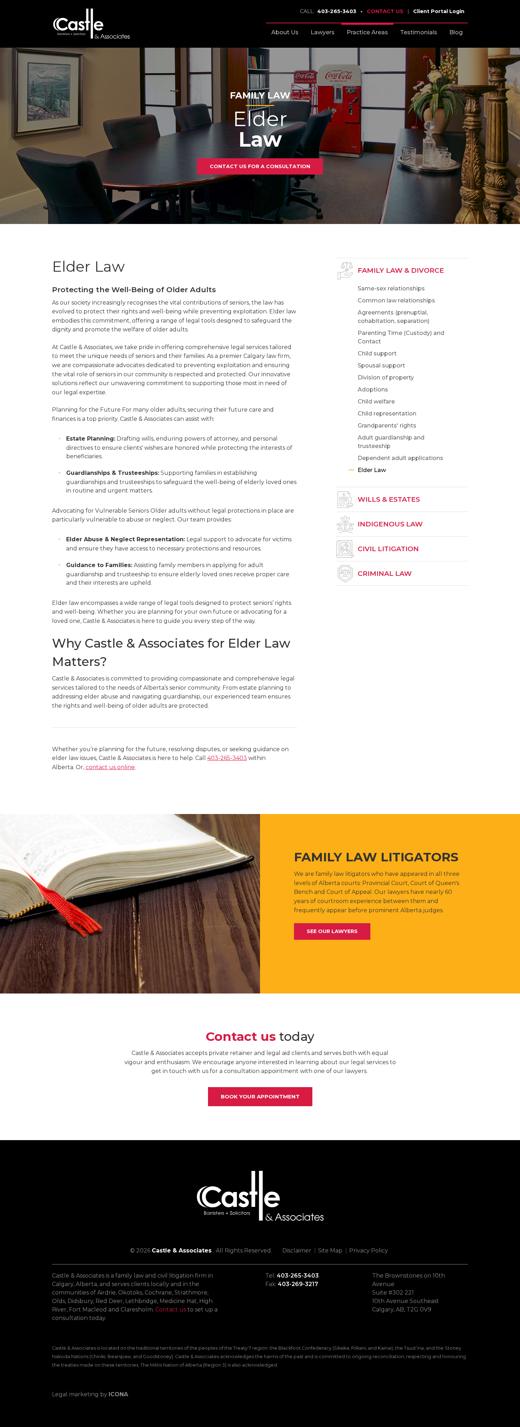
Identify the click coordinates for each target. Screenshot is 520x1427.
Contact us (170, 1309)
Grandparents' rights (387, 425)
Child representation (387, 413)
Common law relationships (396, 300)
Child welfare (376, 401)
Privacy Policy (368, 1250)
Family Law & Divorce (401, 270)
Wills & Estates (389, 499)
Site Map (330, 1250)
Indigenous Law (390, 524)
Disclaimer (296, 1250)
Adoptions (373, 389)
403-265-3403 (328, 11)
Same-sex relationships (391, 288)
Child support (377, 353)
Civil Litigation (388, 548)
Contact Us (385, 11)
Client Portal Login (438, 11)
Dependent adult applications (400, 458)
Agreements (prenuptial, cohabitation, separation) (393, 316)
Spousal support (381, 365)
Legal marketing (75, 1394)
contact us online (110, 767)
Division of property (386, 377)
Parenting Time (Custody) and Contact (401, 337)
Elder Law (372, 470)
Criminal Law (385, 573)
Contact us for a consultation (260, 166)
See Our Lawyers (332, 931)
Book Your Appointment (260, 1096)
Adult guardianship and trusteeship (391, 441)
